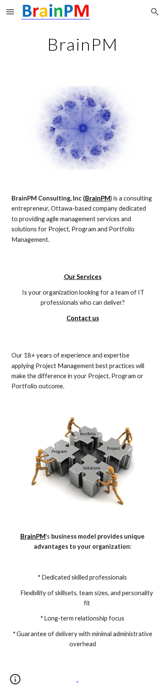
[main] (82, 44)
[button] (10, 11)
